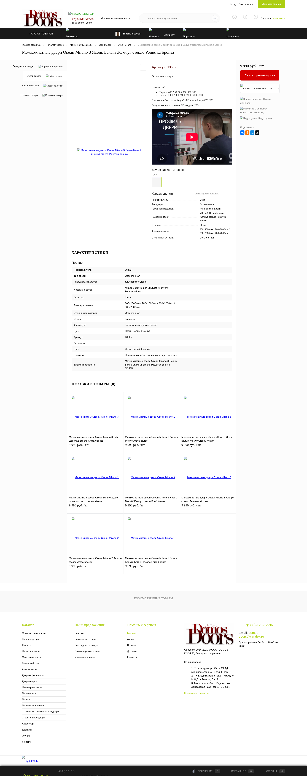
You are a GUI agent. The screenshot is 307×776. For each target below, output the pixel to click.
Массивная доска (31, 657)
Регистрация (245, 4)
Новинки (79, 633)
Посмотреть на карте (196, 693)
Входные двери (30, 639)
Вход (233, 4)
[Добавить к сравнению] (143, 75)
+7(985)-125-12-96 (82, 19)
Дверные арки (29, 681)
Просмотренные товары (153, 598)
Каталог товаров (41, 33)
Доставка (27, 729)
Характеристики (30, 85)
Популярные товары (85, 639)
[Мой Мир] (252, 132)
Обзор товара (34, 76)
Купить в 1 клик (270, 88)
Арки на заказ (29, 669)
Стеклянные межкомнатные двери (40, 711)
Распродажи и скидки (86, 645)
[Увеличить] (109, 152)
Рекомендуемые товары (87, 651)
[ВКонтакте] (242, 132)
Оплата (26, 735)
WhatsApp (88, 13)
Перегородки (29, 693)
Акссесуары (28, 723)
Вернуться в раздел (23, 66)
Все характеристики (207, 193)
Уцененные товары (85, 657)
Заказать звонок (271, 3)
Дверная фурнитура (33, 675)
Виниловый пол (30, 663)
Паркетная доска (31, 651)
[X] (257, 132)
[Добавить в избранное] (143, 67)
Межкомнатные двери (33, 633)
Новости (131, 645)
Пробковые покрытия (33, 705)
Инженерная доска (32, 687)
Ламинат (26, 645)
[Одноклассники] (247, 132)
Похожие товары (29, 95)
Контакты (27, 741)
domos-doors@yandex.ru (251, 634)
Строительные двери (33, 717)
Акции (130, 639)
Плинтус (26, 699)
